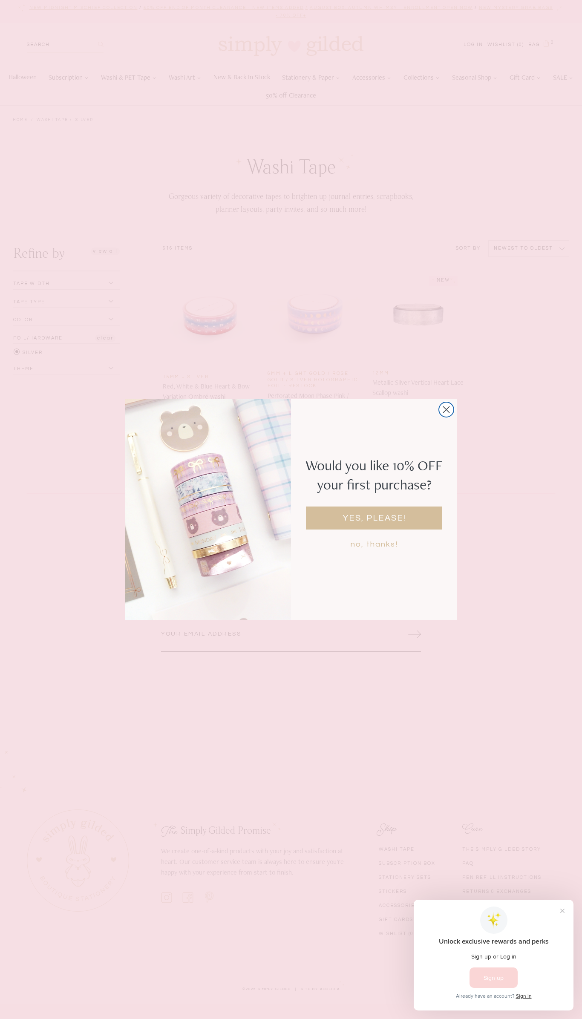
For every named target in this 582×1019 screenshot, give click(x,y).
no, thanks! (374, 544)
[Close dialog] (446, 409)
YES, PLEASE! (374, 518)
